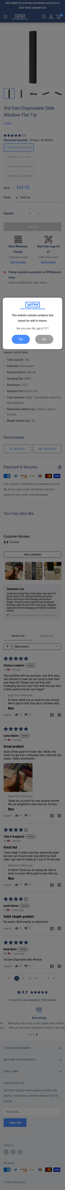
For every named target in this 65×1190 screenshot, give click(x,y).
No (44, 339)
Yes (21, 339)
